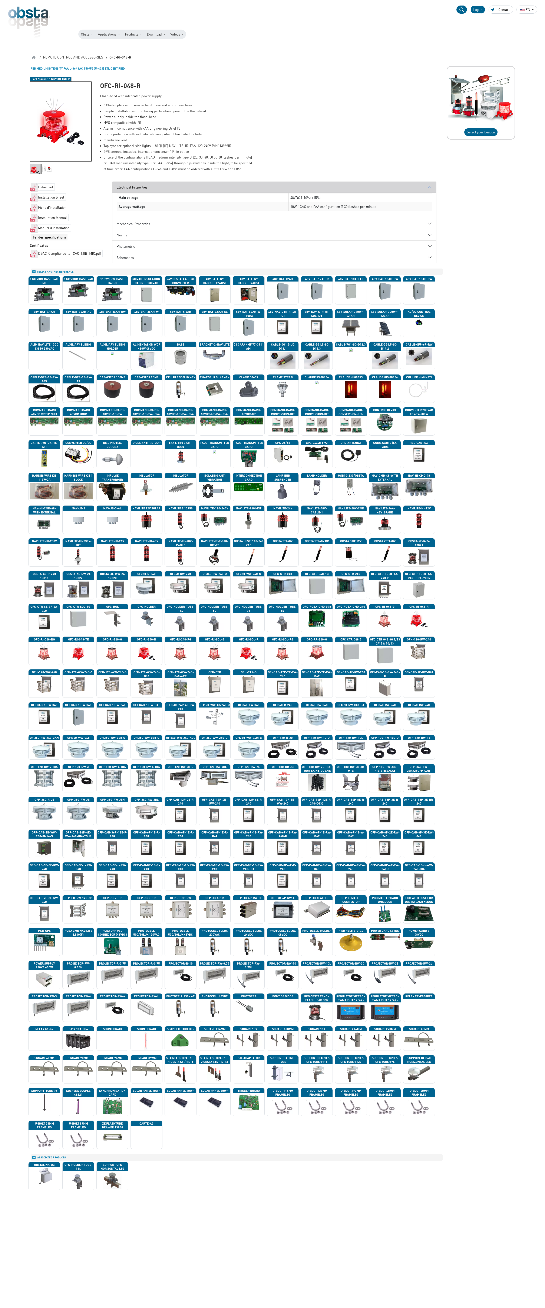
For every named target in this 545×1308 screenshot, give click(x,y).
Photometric (126, 246)
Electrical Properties (132, 187)
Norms (122, 235)
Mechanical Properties (133, 224)
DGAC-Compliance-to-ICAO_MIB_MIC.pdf (69, 253)
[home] (33, 57)
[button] (461, 9)
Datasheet (45, 187)
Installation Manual (52, 217)
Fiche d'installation (52, 207)
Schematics (125, 257)
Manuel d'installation (53, 228)
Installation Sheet (51, 197)
